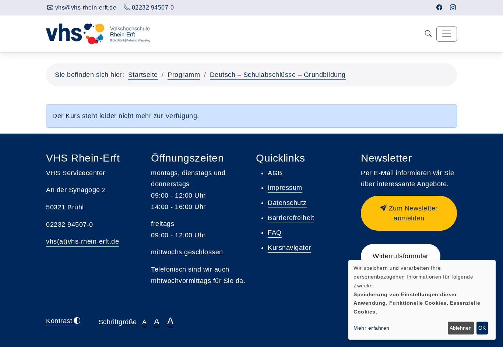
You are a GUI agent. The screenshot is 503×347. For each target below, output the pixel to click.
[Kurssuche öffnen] (428, 34)
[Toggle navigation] (446, 34)
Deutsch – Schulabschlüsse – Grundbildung (278, 74)
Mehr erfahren (371, 328)
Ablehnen (461, 328)
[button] (409, 213)
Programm (184, 74)
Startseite (143, 74)
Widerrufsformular (401, 256)
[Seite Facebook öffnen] (439, 7)
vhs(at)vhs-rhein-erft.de (82, 241)
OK (482, 328)
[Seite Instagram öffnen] (453, 7)
